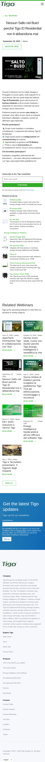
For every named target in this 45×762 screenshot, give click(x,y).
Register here (12, 46)
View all (9, 483)
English (6, 760)
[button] (41, 4)
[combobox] (7, 760)
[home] (8, 4)
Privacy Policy (21, 531)
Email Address (7, 520)
